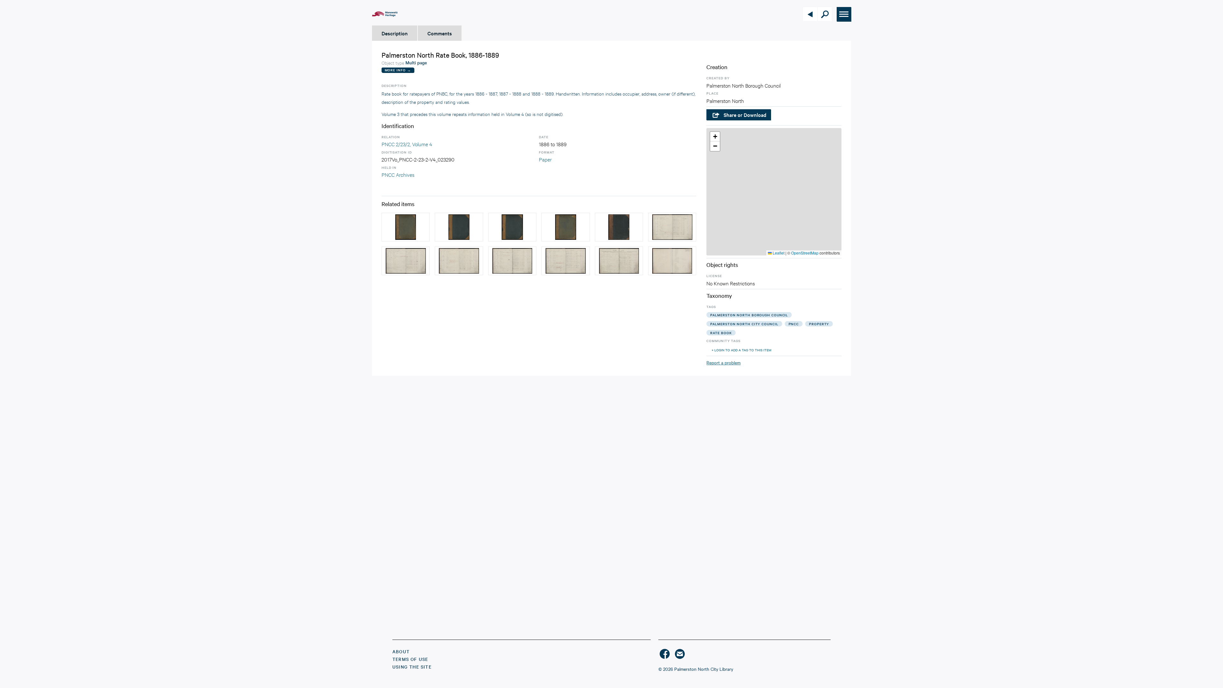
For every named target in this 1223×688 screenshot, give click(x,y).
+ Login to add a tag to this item (741, 350)
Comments (439, 33)
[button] (715, 136)
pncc (794, 323)
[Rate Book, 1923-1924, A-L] (565, 227)
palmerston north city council (744, 323)
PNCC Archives (398, 174)
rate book (721, 332)
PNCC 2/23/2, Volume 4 (407, 143)
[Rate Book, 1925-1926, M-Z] (512, 227)
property (819, 323)
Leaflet (778, 252)
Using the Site (412, 666)
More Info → (398, 70)
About (401, 651)
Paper (545, 159)
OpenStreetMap (805, 252)
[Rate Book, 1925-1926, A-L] (459, 227)
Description (395, 33)
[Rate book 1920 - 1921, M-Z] (619, 227)
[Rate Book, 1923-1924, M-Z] (406, 227)
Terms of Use (410, 659)
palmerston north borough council (749, 314)
